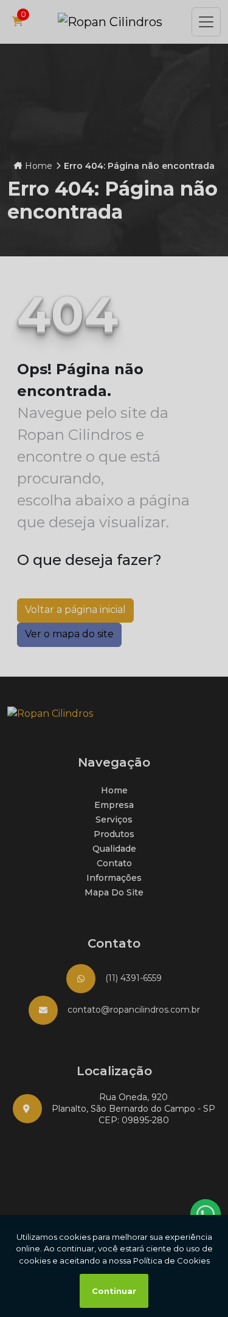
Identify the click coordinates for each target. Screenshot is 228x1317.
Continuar (114, 1291)
